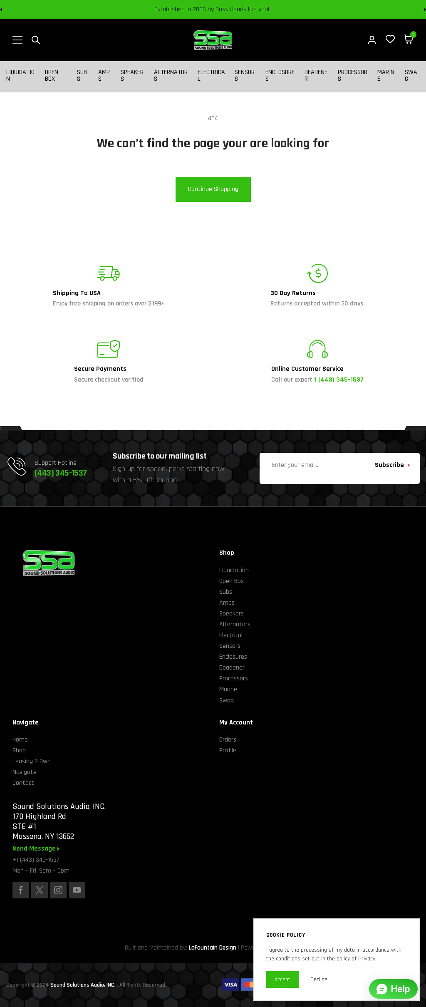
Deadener (316, 75)
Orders (227, 739)
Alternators (171, 75)
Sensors (245, 75)
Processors (352, 75)
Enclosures (280, 75)
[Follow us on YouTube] (77, 890)
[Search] (36, 40)
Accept (282, 979)
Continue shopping (213, 189)
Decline (318, 979)
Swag (411, 75)
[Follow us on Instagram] (58, 890)
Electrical (211, 75)
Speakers (132, 75)
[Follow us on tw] (39, 890)
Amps (104, 75)
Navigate (24, 772)
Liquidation (20, 75)
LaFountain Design (212, 948)
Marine (385, 75)
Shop (19, 750)
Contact (23, 783)
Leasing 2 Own (31, 761)
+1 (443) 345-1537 (35, 860)
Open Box (51, 75)
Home (20, 739)
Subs (82, 75)
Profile (227, 750)
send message (34, 849)
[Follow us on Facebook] (20, 890)
